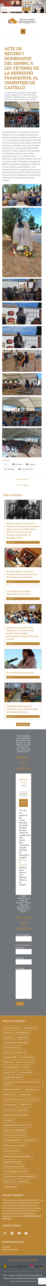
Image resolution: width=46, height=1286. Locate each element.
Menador (9, 1120)
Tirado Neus (25, 99)
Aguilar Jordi (16, 95)
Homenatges (32, 93)
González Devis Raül (13, 1077)
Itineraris (9, 1094)
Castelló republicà (12, 1048)
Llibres (25, 1104)
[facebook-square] (12, 1233)
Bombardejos (22, 1032)
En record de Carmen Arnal (19, 672)
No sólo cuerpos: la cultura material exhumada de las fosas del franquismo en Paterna (21, 574)
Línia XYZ (9, 1110)
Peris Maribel (12, 1140)
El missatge (20, 968)
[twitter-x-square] (26, 1233)
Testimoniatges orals (15, 1171)
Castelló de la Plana (29, 95)
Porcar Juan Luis (14, 1145)
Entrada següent (23, 485)
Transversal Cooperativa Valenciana (23, 1281)
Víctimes (33, 99)
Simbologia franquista (14, 1166)
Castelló (22, 1037)
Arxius (8, 1032)
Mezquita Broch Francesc (17, 1125)
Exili (26, 1067)
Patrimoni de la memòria (14, 1135)
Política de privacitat (10, 1249)
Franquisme (25, 1072)
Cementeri (8, 97)
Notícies (7, 95)
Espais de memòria (25, 1062)
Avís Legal (6, 1247)
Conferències (27, 1057)
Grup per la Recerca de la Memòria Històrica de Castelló (21, 1083)
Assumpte (19, 958)
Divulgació (22, 93)
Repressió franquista (12, 99)
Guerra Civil (12, 1089)
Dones (8, 1062)
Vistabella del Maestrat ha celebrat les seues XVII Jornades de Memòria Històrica (22, 709)
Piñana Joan (31, 1140)
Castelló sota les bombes (14, 1052)
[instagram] (5, 1233)
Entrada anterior (23, 479)
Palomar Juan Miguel (14, 1130)
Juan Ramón (10, 1105)
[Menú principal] (23, 31)
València (8, 1181)
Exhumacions (11, 1067)
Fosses (9, 1072)
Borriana (8, 1037)
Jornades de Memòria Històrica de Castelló (21, 1099)
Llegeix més (10, 542)
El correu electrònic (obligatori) (23, 946)
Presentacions (12, 1151)
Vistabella (22, 1181)
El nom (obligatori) (23, 935)
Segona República (12, 1162)
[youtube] (19, 1233)
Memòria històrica (20, 97)
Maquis (22, 1110)
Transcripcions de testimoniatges (20, 1176)
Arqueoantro (30, 1028)
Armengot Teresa (12, 1028)
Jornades (24, 1094)
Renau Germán (32, 97)
